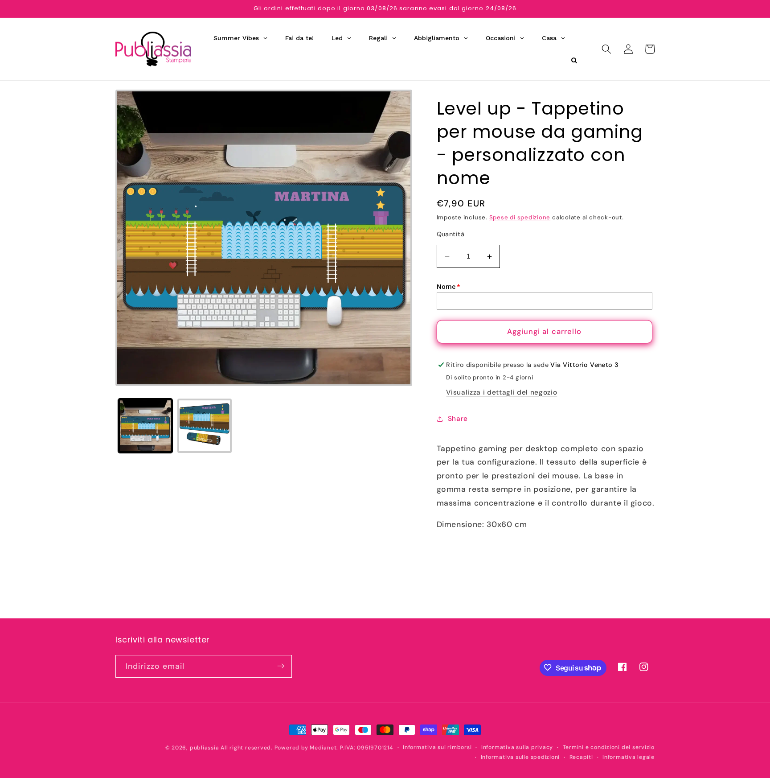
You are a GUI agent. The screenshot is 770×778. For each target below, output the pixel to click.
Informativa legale (628, 756)
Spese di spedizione (520, 217)
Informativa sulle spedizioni (520, 756)
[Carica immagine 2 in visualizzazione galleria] (204, 426)
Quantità (451, 234)
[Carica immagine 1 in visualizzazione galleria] (145, 426)
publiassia (204, 747)
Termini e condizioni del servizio (609, 747)
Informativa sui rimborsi (437, 747)
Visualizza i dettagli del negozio (501, 392)
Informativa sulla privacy (517, 747)
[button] (606, 49)
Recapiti (581, 756)
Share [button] (458, 418)
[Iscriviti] (280, 666)
